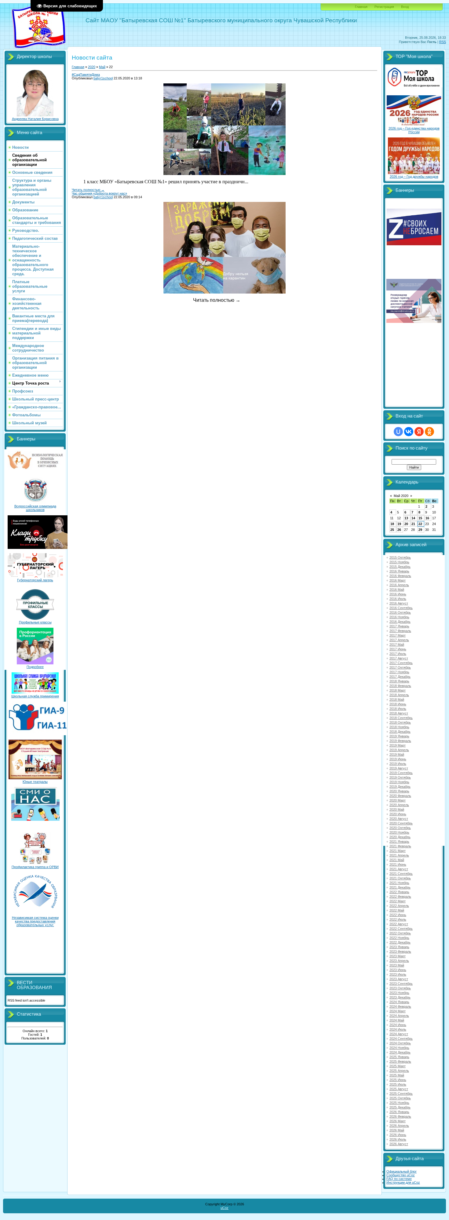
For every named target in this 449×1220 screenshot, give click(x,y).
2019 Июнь (397, 759)
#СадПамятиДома (86, 74)
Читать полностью (88, 190)
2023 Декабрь (400, 997)
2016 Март (397, 580)
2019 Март (397, 745)
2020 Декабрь (400, 837)
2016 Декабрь (400, 621)
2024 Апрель (399, 1015)
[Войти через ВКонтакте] (408, 431)
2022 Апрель (399, 906)
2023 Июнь (397, 970)
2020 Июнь (397, 814)
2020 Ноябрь (399, 832)
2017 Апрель (399, 640)
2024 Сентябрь (401, 1038)
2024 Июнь (397, 1025)
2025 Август (398, 1089)
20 (406, 524)
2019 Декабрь (400, 786)
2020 (91, 67)
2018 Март (397, 690)
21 (413, 524)
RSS (442, 42)
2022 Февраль (400, 896)
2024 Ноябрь (399, 1048)
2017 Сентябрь (401, 663)
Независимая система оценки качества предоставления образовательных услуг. (35, 921)
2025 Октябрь (400, 1098)
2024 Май (396, 1020)
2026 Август (398, 1144)
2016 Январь (399, 571)
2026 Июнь (397, 1135)
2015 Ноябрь (399, 562)
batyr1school (103, 78)
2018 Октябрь (400, 722)
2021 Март (397, 851)
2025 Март (397, 1066)
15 (420, 518)
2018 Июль (397, 708)
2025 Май (396, 1075)
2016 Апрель (399, 585)
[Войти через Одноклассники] (429, 431)
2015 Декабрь (400, 566)
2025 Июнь (397, 1080)
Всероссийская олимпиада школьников (35, 508)
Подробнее (35, 667)
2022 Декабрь (400, 942)
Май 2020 (401, 496)
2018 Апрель (399, 695)
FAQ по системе (399, 1179)
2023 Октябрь (400, 988)
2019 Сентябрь (401, 773)
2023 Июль (397, 974)
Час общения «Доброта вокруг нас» (99, 193)
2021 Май (396, 860)
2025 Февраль (400, 1061)
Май (102, 67)
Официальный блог (401, 1171)
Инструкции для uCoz (403, 1182)
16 (427, 518)
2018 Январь (399, 681)
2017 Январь (399, 626)
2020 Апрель (399, 805)
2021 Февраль (400, 846)
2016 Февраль (400, 576)
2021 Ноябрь (399, 883)
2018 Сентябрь (401, 718)
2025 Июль (397, 1084)
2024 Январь (399, 1002)
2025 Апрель (399, 1070)
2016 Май (396, 589)
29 (420, 529)
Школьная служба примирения (35, 696)
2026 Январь (399, 1112)
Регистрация (384, 7)
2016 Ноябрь (399, 617)
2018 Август (398, 713)
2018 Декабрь (400, 731)
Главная (361, 7)
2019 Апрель (399, 750)
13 (406, 518)
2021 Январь (399, 841)
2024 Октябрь (400, 1043)
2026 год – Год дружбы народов (414, 176)
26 (399, 529)
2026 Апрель (399, 1125)
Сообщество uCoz (400, 1175)
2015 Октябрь (400, 557)
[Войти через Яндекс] (419, 431)
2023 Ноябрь (399, 993)
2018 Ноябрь (399, 727)
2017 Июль (397, 654)
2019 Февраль (400, 741)
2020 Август (398, 818)
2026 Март (397, 1121)
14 (413, 518)
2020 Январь (399, 791)
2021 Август (398, 869)
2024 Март (397, 1011)
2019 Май (396, 754)
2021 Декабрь (400, 887)
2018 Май (396, 699)
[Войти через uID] (398, 431)
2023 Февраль (400, 951)
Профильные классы (35, 622)
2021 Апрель (399, 855)
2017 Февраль (400, 631)
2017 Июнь (397, 649)
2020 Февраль (400, 796)
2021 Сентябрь (401, 873)
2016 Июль (397, 599)
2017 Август (398, 658)
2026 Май (396, 1130)
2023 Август (398, 979)
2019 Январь (399, 736)
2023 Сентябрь (401, 983)
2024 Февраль (400, 1006)
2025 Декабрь (400, 1107)
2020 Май (396, 809)
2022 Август (398, 924)
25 (392, 529)
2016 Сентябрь (401, 608)
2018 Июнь (397, 704)
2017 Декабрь (400, 676)
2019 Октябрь (400, 777)
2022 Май (396, 910)
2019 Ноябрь (399, 782)
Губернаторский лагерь (35, 580)
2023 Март (397, 956)
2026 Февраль (400, 1116)
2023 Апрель (399, 960)
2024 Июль (397, 1029)
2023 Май (396, 965)
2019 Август (398, 768)
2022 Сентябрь (401, 928)
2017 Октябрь (400, 667)
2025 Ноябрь (399, 1103)
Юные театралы (35, 782)
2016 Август (398, 603)
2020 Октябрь (400, 828)
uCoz (224, 1208)
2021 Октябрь (400, 878)
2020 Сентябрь (401, 823)
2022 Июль (397, 919)
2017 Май (396, 644)
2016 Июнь (397, 594)
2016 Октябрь (400, 612)
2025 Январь (399, 1057)
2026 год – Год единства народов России (414, 130)
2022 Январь (399, 892)
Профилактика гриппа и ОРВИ (35, 867)
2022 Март (397, 901)
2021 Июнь (397, 864)
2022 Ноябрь (399, 938)
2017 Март (397, 635)
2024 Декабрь (400, 1052)
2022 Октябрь (400, 933)
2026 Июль (397, 1139)
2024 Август (398, 1034)
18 (392, 524)
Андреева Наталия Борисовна (35, 119)
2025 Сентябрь (401, 1093)
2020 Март (397, 800)
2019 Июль (397, 763)
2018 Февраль (400, 686)
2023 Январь (399, 947)
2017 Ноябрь (399, 672)
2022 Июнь (397, 915)
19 (399, 524)
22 (420, 524)
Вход (405, 7)
